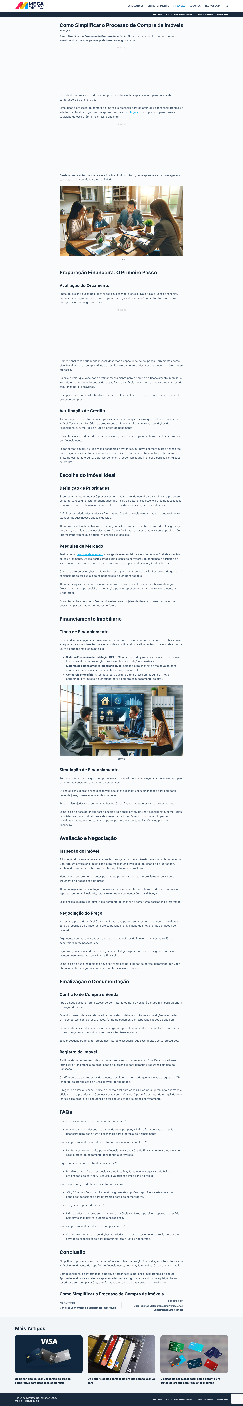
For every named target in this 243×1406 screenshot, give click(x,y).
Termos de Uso (204, 14)
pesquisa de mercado (89, 554)
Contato (157, 14)
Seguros (195, 5)
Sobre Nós (222, 14)
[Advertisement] (121, 69)
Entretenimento (158, 5)
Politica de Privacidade (179, 14)
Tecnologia (212, 5)
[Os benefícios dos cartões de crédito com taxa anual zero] (121, 1354)
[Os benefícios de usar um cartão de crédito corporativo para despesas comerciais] (49, 1354)
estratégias (131, 112)
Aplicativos (136, 5)
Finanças (179, 5)
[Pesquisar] (227, 6)
